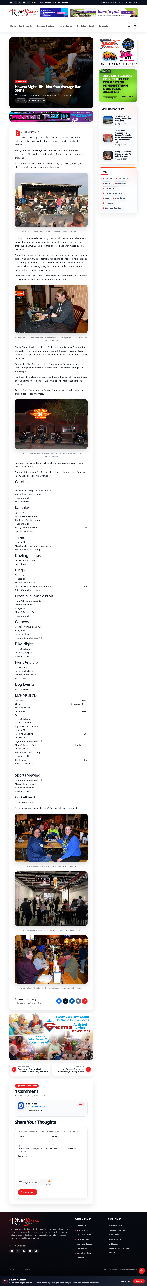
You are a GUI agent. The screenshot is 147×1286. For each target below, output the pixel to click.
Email (55, 1136)
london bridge (120, 208)
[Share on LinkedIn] (72, 1001)
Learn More (126, 1281)
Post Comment (27, 1192)
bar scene (20, 100)
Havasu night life (37, 100)
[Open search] (129, 26)
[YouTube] (24, 2)
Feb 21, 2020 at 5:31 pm (35, 1106)
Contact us (81, 1225)
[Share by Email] (78, 1001)
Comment (23, 1156)
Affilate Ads (114, 1244)
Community (82, 1248)
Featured (22, 81)
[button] (51, 200)
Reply (81, 1104)
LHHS (107, 208)
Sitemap (80, 1257)
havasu (107, 193)
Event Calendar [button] (26, 26)
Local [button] (91, 26)
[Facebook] (11, 2)
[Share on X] (65, 1001)
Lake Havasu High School (114, 203)
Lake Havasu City (111, 198)
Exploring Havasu (84, 1244)
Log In (112, 1252)
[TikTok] (28, 2)
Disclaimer (114, 1235)
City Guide (81, 26)
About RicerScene (84, 1253)
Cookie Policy (115, 1239)
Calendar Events (84, 1235)
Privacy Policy (115, 1225)
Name (21, 1136)
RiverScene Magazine (113, 218)
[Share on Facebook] (59, 1001)
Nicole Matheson (49, 95)
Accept (139, 1281)
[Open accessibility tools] (142, 1271)
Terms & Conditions (117, 1230)
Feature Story (123, 188)
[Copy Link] (85, 1001)
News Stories (82, 1230)
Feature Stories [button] (65, 26)
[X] (20, 2)
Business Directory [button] (45, 26)
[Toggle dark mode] (135, 26)
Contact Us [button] (103, 26)
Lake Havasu (121, 193)
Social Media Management (120, 1248)
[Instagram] (15, 2)
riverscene (109, 213)
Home (13, 26)
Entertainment (83, 1239)
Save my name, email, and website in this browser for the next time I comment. (47, 1150)
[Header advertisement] (54, 13)
